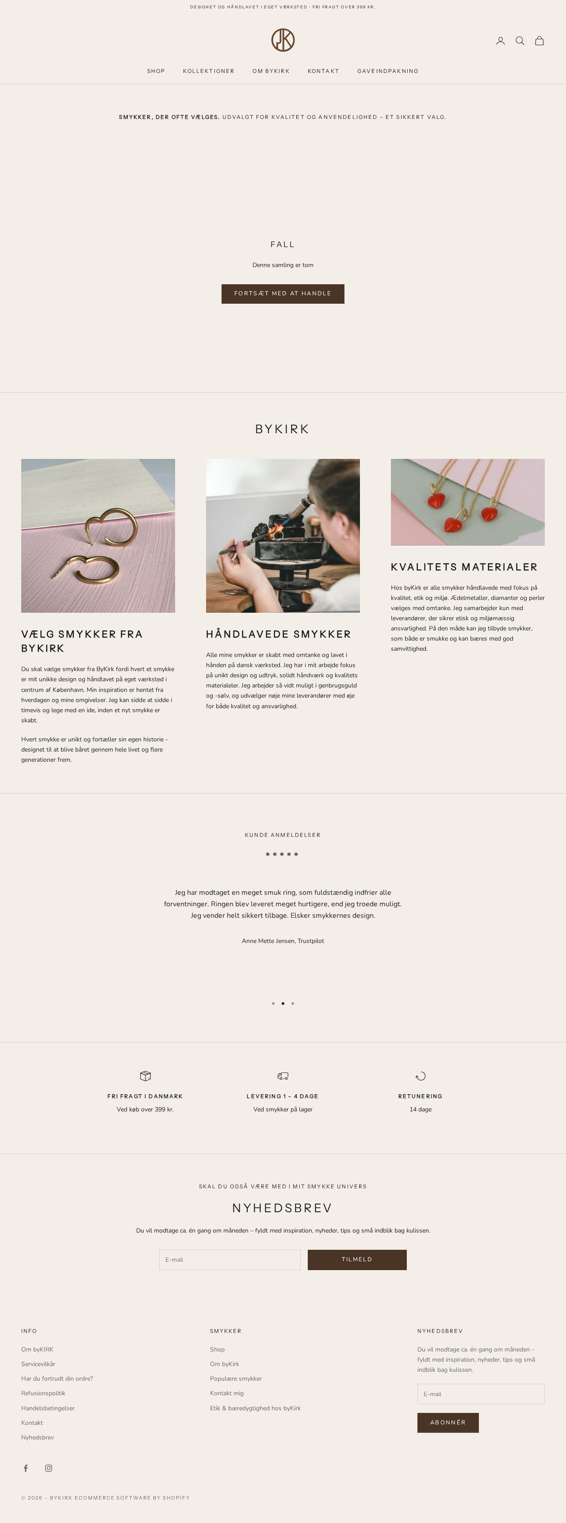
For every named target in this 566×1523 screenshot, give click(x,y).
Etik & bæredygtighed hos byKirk (255, 1408)
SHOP (156, 71)
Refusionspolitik (43, 1393)
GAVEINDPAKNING (388, 71)
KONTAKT (324, 71)
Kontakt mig (227, 1393)
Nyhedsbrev (37, 1437)
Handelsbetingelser (48, 1408)
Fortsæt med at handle (283, 294)
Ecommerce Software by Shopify (132, 1498)
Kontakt (32, 1423)
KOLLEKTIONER (209, 71)
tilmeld (357, 1259)
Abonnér (448, 1423)
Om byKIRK (37, 1349)
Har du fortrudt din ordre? (57, 1378)
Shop (217, 1349)
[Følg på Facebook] (25, 1468)
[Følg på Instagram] (48, 1468)
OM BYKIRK (271, 71)
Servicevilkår (38, 1364)
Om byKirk (224, 1364)
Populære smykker (236, 1378)
